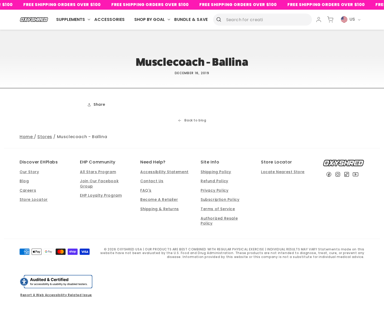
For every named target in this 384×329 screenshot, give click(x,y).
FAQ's (146, 190)
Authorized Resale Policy (219, 221)
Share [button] (99, 104)
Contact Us (152, 181)
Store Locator (34, 199)
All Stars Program (98, 171)
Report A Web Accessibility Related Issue (56, 295)
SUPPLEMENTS (70, 19)
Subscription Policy (220, 199)
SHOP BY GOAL (149, 19)
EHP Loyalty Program (101, 195)
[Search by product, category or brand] (219, 19)
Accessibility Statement (164, 171)
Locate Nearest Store (283, 171)
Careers (28, 190)
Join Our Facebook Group (99, 183)
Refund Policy (214, 181)
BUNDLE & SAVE (191, 19)
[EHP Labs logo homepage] (34, 19)
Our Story (29, 171)
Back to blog (195, 120)
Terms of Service (218, 209)
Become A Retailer (159, 199)
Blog (24, 181)
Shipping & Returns (159, 209)
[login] (318, 19)
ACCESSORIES (109, 19)
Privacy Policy (214, 190)
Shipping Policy (216, 171)
